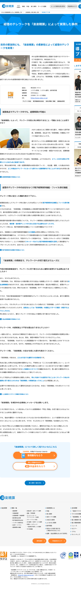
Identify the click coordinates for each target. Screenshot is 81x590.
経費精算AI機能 (16, 527)
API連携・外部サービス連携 (34, 522)
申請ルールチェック (32, 524)
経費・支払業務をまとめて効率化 (56, 534)
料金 (27, 6)
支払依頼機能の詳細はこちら (11, 319)
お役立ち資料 (50, 520)
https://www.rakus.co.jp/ (39, 98)
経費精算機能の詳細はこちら (11, 177)
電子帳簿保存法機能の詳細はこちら (13, 250)
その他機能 (30, 529)
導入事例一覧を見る (35, 483)
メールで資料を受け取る (58, 6)
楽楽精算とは (50, 508)
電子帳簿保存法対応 (17, 520)
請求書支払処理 (16, 518)
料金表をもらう (72, 6)
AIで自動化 (18, 6)
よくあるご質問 (51, 523)
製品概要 (4, 508)
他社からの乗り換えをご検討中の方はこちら (53, 530)
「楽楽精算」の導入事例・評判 (32, 12)
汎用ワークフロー (17, 525)
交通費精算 (15, 513)
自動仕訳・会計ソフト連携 (34, 511)
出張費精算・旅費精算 (18, 515)
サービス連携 (42, 6)
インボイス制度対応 (17, 523)
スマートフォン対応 (32, 520)
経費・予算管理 (31, 513)
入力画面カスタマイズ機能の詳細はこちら (15, 394)
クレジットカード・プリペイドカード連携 (33, 516)
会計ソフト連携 (51, 517)
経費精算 (14, 511)
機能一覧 (14, 508)
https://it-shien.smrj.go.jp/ (26, 575)
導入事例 (33, 6)
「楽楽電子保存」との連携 (34, 527)
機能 (23, 6)
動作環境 (49, 526)
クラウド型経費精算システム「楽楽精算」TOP (11, 12)
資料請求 (39, 541)
